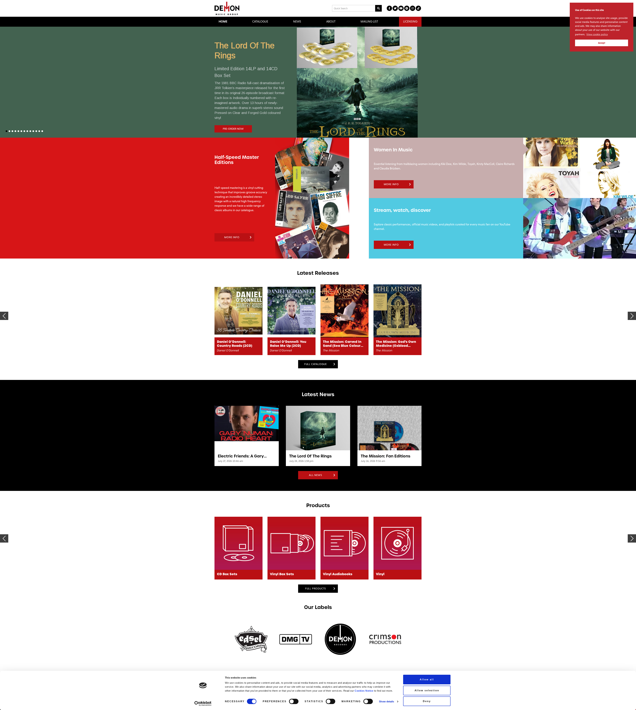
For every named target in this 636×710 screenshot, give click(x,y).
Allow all (427, 679)
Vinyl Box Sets (229, 574)
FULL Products (315, 588)
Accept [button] (601, 43)
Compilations (387, 574)
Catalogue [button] (260, 21)
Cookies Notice (364, 690)
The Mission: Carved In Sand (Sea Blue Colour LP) (289, 344)
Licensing (410, 21)
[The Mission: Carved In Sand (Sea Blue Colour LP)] (291, 310)
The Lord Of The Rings (310, 456)
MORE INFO (231, 237)
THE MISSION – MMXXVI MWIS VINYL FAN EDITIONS (372, 56)
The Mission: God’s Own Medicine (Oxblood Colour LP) (343, 344)
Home (223, 21)
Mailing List (369, 21)
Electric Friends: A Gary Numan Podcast (241, 456)
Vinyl (327, 574)
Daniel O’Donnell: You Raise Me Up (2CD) (235, 344)
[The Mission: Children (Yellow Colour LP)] (397, 310)
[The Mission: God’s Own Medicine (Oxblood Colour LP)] (344, 310)
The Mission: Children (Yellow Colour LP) (394, 344)
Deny (427, 701)
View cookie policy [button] (597, 34)
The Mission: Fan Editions (385, 456)
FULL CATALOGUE (315, 364)
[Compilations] (397, 543)
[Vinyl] (344, 543)
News (297, 21)
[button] (318, 82)
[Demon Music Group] (226, 8)
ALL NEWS (315, 475)
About (331, 21)
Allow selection (427, 690)
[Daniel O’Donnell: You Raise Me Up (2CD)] (238, 310)
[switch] (293, 701)
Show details (386, 701)
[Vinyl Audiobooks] (291, 543)
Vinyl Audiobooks (284, 574)
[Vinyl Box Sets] (238, 543)
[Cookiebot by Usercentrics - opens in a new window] (202, 703)
